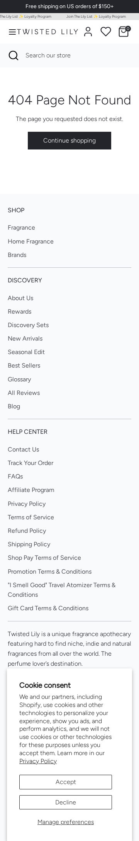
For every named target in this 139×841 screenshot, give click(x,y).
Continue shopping (69, 140)
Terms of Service (31, 517)
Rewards (19, 311)
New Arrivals (25, 338)
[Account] (88, 28)
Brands (17, 255)
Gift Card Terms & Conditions (48, 608)
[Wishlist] (106, 31)
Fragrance (21, 227)
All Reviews (24, 392)
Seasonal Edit (26, 352)
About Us (20, 298)
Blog (14, 406)
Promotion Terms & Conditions (50, 571)
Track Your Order (30, 463)
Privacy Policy (38, 761)
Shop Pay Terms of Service (44, 557)
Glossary (19, 379)
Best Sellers (24, 365)
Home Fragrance (31, 241)
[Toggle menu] (9, 32)
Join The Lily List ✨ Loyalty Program (94, 16)
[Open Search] (13, 55)
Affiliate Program (31, 490)
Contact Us (23, 449)
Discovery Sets (28, 325)
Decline (65, 802)
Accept (66, 782)
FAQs (15, 476)
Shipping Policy (29, 544)
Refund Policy (27, 530)
